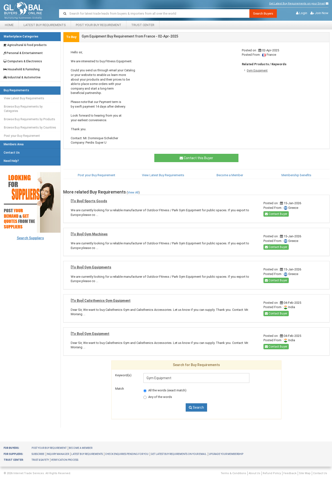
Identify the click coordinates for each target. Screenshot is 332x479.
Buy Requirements (16, 90)
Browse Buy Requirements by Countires (30, 127)
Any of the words (160, 397)
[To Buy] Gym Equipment (90, 334)
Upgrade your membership (226, 454)
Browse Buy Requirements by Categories (23, 108)
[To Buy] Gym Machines (89, 234)
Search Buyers (263, 13)
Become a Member (230, 175)
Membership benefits (296, 175)
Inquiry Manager (58, 454)
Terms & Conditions (233, 473)
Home (9, 25)
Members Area (14, 144)
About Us (254, 473)
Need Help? (11, 161)
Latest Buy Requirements (45, 25)
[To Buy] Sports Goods (89, 201)
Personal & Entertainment (24, 53)
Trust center (142, 25)
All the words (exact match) (167, 390)
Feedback (290, 473)
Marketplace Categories (21, 36)
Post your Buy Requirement (98, 25)
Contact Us (12, 152)
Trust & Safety (40, 460)
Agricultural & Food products (27, 45)
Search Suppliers (30, 238)
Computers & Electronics (24, 61)
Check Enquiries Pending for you (127, 454)
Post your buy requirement (49, 448)
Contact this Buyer (198, 158)
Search (198, 407)
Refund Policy (272, 473)
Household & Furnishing (23, 69)
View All (133, 192)
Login (303, 13)
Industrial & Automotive (24, 77)
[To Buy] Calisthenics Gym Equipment (101, 301)
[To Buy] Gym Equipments (91, 267)
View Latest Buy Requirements (24, 98)
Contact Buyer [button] (277, 214)
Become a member (80, 448)
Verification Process (64, 460)
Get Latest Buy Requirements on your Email (297, 3)
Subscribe (38, 454)
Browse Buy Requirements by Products (29, 119)
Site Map (305, 473)
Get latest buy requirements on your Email (179, 454)
